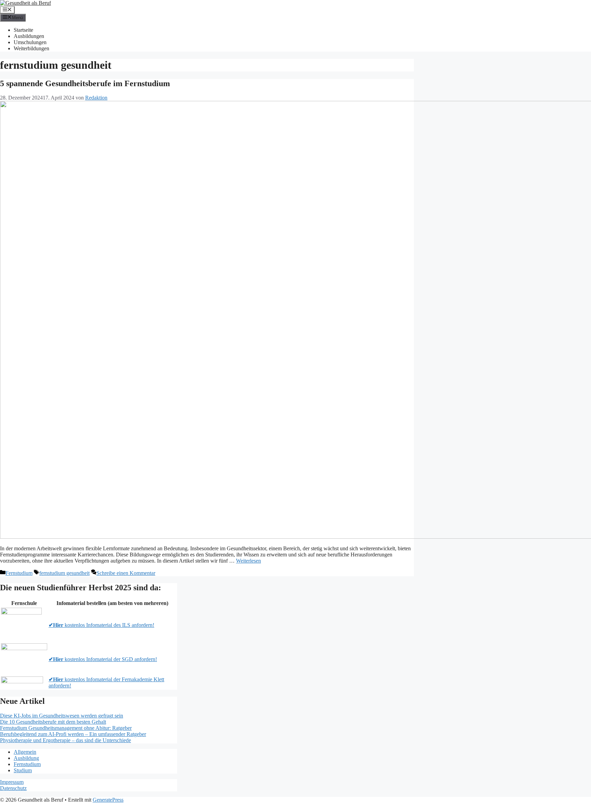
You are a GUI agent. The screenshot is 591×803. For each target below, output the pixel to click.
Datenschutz (13, 788)
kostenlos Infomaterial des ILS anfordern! (101, 625)
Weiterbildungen (31, 48)
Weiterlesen (248, 561)
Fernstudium (18, 573)
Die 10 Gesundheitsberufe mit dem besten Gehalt (53, 722)
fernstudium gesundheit (64, 573)
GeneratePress (108, 800)
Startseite (23, 30)
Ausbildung (26, 758)
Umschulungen (30, 42)
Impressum (12, 782)
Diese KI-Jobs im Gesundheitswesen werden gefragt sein (61, 716)
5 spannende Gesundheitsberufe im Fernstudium (85, 83)
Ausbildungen (29, 36)
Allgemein (25, 752)
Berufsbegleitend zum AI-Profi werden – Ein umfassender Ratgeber (73, 734)
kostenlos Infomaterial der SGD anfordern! (103, 659)
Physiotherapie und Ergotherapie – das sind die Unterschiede (65, 740)
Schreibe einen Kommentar (125, 573)
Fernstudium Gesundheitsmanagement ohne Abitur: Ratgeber (66, 728)
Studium (23, 770)
